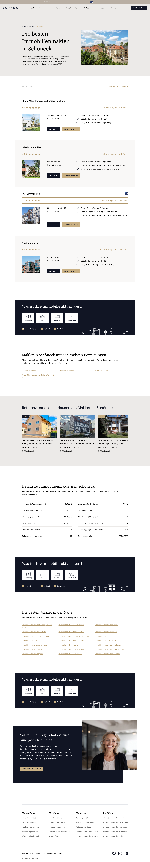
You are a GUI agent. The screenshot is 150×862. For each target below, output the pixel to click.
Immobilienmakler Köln (113, 836)
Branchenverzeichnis (85, 822)
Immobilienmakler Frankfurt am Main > (36, 636)
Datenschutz (40, 853)
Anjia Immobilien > (29, 371)
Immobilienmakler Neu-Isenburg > (108, 645)
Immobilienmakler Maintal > (69, 645)
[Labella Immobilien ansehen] (75, 163)
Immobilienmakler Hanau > (32, 641)
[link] (39, 442)
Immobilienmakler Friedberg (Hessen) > (74, 636)
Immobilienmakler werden (87, 836)
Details (52, 129)
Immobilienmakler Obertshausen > (72, 649)
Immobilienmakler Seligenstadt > (107, 654)
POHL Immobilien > (102, 371)
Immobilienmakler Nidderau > (33, 649)
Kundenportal (82, 818)
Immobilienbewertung (58, 822)
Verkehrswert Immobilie (59, 831)
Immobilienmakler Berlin (113, 818)
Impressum (51, 853)
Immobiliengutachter (58, 827)
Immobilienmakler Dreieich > (106, 632)
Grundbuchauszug (30, 822)
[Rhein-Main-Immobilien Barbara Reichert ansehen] (75, 117)
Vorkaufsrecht (55, 836)
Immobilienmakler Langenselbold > (35, 645)
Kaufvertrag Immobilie (32, 827)
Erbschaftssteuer (29, 818)
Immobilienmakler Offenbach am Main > (110, 649)
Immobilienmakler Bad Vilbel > (106, 625)
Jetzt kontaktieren (30, 769)
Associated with (84, 2)
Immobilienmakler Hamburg (115, 827)
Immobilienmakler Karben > (105, 641)
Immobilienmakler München (115, 831)
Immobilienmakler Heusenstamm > (72, 641)
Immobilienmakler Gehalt (87, 831)
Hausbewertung (56, 818)
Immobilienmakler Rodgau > (32, 654)
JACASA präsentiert (117, 86)
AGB (60, 853)
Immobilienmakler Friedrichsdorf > (108, 636)
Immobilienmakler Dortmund (115, 822)
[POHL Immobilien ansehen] (75, 211)
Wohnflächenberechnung (33, 836)
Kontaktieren (69, 129)
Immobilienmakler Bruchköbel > (34, 632)
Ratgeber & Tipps (83, 827)
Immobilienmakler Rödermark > (70, 654)
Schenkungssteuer (30, 831)
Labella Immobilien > (66, 371)
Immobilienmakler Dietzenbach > (71, 632)
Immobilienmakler (28, 27)
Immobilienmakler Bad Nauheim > (71, 625)
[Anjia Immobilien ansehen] (75, 259)
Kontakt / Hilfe (27, 853)
